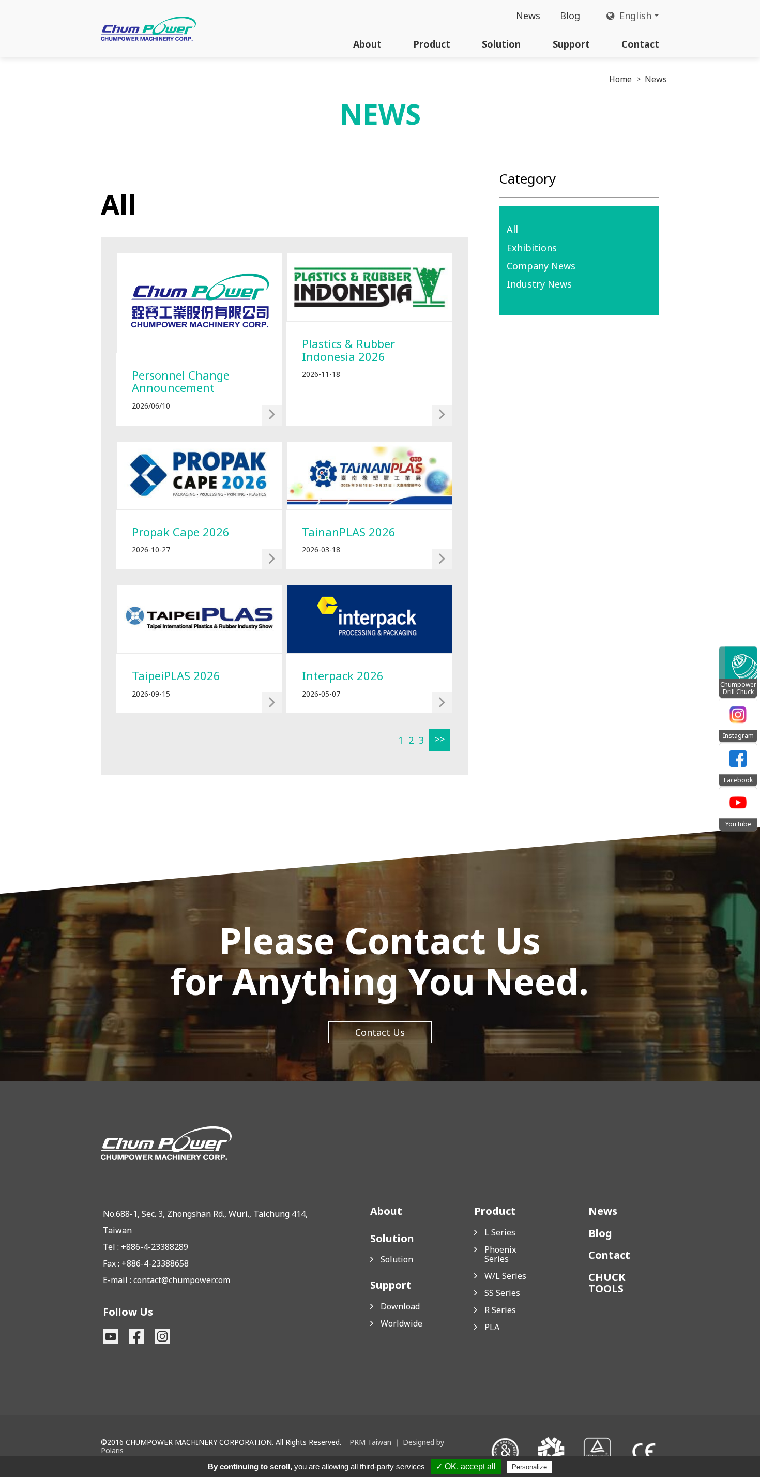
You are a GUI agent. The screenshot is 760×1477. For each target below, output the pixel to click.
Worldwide (401, 1323)
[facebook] (136, 1336)
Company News (541, 266)
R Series (500, 1310)
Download (400, 1306)
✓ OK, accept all (466, 1466)
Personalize (529, 1467)
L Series (499, 1232)
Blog (570, 15)
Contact (640, 44)
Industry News (539, 284)
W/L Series (505, 1276)
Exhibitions (532, 248)
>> (439, 739)
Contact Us (380, 1032)
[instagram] (162, 1336)
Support (571, 44)
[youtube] (110, 1336)
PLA (491, 1327)
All (512, 229)
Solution (501, 44)
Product (431, 44)
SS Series (502, 1293)
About (367, 44)
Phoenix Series (500, 1254)
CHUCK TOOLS (607, 1283)
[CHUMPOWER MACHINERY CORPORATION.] (148, 29)
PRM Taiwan (370, 1442)
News (528, 15)
